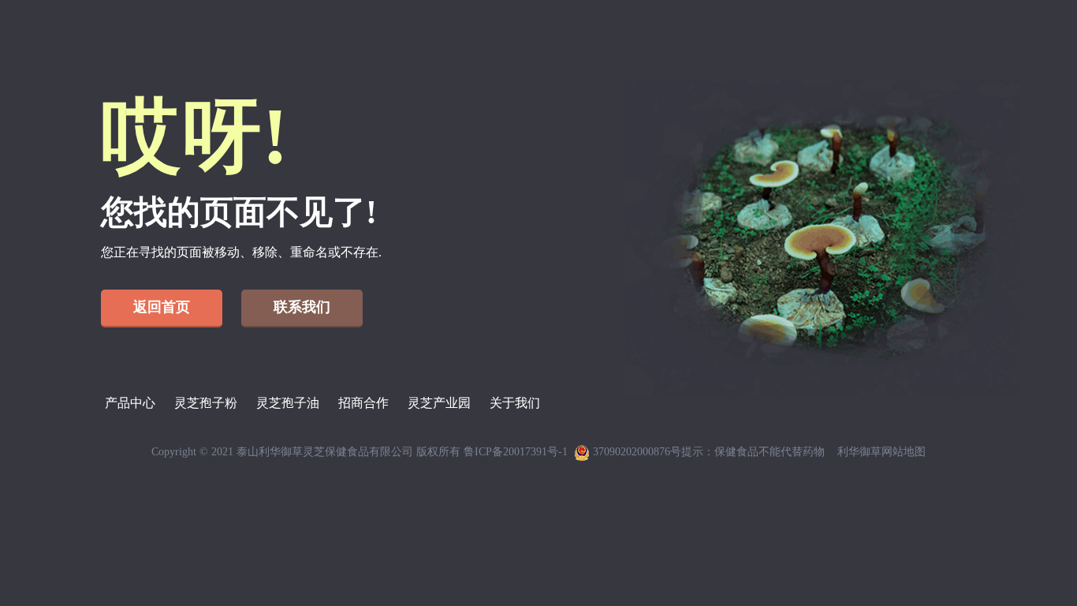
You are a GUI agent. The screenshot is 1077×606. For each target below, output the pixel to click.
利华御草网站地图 (881, 452)
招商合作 (363, 403)
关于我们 (515, 403)
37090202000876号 (635, 452)
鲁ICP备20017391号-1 (516, 452)
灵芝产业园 (439, 403)
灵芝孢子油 (287, 403)
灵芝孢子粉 (205, 403)
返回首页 (161, 307)
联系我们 (302, 307)
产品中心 (130, 403)
